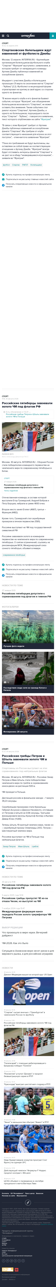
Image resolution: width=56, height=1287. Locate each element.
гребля (35, 846)
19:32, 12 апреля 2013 (10, 46)
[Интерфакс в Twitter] (11, 1260)
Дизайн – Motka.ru (8, 1280)
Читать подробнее (23, 488)
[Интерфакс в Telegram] (7, 1260)
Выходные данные (9, 1277)
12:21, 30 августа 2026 (10, 752)
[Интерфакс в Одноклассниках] (23, 1260)
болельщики (36, 165)
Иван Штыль (23, 846)
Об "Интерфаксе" (17, 1193)
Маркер (4, 1243)
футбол (6, 165)
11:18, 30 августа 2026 (10, 399)
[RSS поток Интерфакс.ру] (19, 1260)
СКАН (4, 1252)
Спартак (16, 165)
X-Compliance (6, 1240)
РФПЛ (25, 165)
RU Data (4, 1254)
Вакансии (39, 1193)
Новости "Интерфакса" (9, 1251)
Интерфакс (28, 36)
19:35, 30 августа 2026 (10, 204)
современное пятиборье (14, 555)
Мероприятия (22, 1196)
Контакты (5, 1193)
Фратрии (45, 119)
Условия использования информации (16, 1275)
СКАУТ (4, 1242)
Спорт (5, 43)
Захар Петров (9, 846)
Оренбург (33, 311)
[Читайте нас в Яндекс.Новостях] (3, 1260)
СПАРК (4, 1238)
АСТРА (4, 1245)
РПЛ (24, 311)
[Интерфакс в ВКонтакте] (15, 1260)
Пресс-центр (30, 1193)
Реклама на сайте (8, 1196)
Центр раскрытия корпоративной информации (17, 1256)
